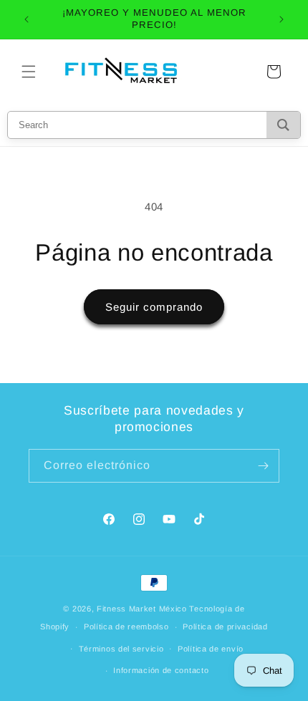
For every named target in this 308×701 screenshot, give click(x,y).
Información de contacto (160, 670)
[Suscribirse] (263, 466)
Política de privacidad (225, 626)
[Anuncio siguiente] (281, 19)
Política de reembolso (126, 626)
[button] (28, 71)
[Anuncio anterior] (26, 19)
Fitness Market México (142, 608)
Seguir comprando (154, 307)
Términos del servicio (121, 648)
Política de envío (211, 648)
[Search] (283, 125)
